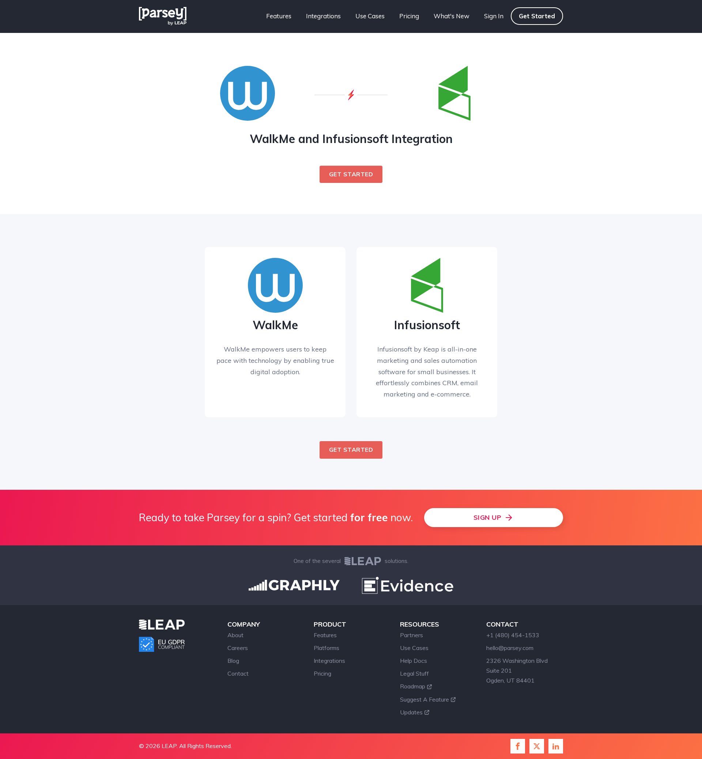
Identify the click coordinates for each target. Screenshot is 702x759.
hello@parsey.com (509, 647)
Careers (237, 647)
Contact (238, 673)
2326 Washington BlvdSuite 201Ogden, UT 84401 (517, 670)
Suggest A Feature (424, 699)
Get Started (537, 16)
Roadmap (412, 686)
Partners (411, 635)
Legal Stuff (414, 673)
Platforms (326, 647)
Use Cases (370, 16)
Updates (411, 712)
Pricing (409, 16)
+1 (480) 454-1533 (512, 635)
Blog (233, 660)
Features (278, 16)
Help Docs (413, 660)
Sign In (493, 16)
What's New (451, 16)
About (235, 635)
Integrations (323, 16)
